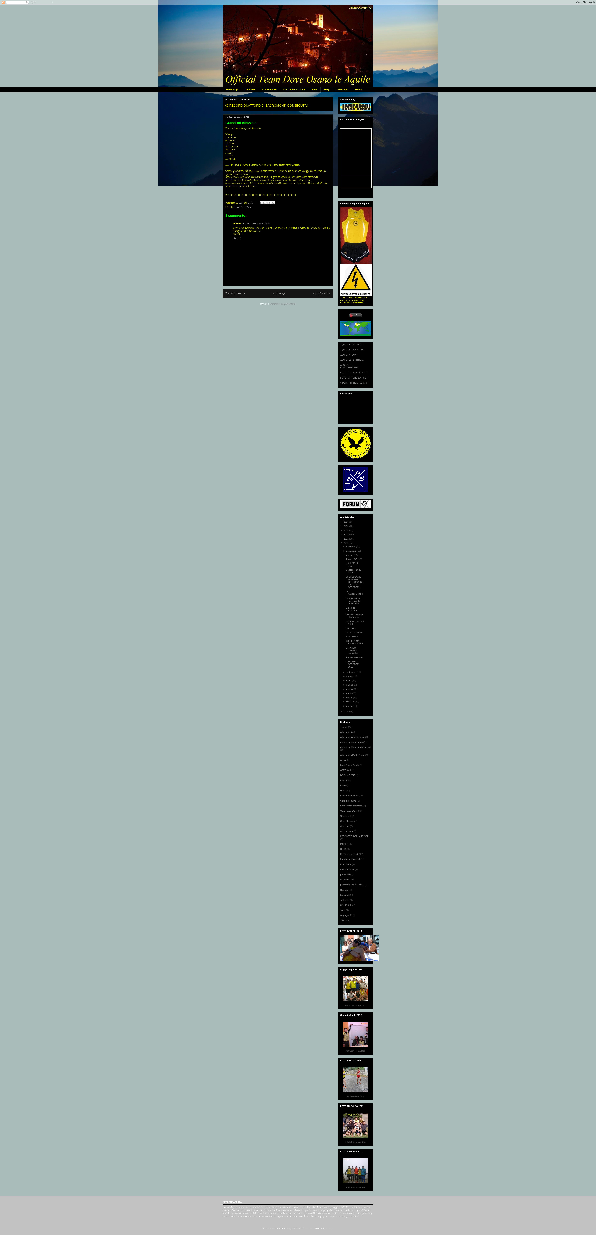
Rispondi (237, 238)
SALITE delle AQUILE (294, 89)
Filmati (343, 780)
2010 (346, 711)
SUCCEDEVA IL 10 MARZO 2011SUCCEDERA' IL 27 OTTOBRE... (354, 582)
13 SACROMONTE (354, 592)
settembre (351, 672)
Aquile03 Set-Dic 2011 (355, 1096)
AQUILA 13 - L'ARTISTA (352, 360)
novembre (351, 551)
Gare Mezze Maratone (351, 805)
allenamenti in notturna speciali (355, 747)
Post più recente (235, 294)
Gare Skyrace (347, 821)
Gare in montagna (349, 795)
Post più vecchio (321, 294)
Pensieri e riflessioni (350, 859)
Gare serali (345, 816)
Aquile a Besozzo (354, 657)
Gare (342, 790)
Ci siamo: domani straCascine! (354, 616)
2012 (346, 538)
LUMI (241, 203)
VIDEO (343, 920)
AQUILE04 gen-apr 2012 (355, 1051)
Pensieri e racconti (349, 854)
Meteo (358, 89)
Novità (343, 849)
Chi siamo (250, 89)
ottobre (350, 555)
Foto (314, 89)
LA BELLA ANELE (354, 632)
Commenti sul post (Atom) (283, 304)
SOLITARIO (351, 628)
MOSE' (343, 844)
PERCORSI (345, 864)
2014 (346, 530)
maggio (350, 689)
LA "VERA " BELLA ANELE (355, 622)
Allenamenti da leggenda (352, 737)
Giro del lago (346, 831)
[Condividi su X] (267, 202)
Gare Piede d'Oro (243, 207)
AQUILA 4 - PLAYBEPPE (352, 349)
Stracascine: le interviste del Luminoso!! (353, 601)
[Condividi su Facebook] (270, 202)
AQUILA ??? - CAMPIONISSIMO (349, 366)
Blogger (330, 1228)
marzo (349, 697)
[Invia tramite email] (261, 202)
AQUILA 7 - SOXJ (348, 355)
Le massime (342, 89)
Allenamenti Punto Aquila (352, 755)
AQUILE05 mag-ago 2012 (355, 1005)
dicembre (351, 546)
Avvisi (343, 760)
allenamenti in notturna (351, 742)
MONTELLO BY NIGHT (353, 571)
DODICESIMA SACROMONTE (354, 642)
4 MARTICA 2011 (354, 559)
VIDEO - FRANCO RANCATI (354, 383)
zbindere (309, 1228)
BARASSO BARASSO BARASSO (352, 650)
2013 (346, 534)
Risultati (344, 890)
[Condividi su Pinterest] (273, 202)
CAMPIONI (345, 770)
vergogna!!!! (346, 915)
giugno (350, 685)
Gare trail (344, 826)
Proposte (344, 879)
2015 (346, 526)
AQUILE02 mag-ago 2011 (355, 1142)
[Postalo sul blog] (264, 202)
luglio (349, 680)
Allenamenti (346, 732)
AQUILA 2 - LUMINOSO (351, 344)
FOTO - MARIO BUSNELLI (353, 372)
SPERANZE (346, 905)
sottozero (344, 900)
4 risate (344, 727)
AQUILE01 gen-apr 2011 (355, 1187)
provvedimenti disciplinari (352, 884)
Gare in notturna (348, 800)
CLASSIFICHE (269, 89)
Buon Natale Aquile (349, 765)
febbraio (350, 701)
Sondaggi (345, 895)
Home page (232, 89)
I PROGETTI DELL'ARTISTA (354, 836)
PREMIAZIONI (347, 869)
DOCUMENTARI (348, 775)
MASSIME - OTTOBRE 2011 (352, 664)
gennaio (350, 706)
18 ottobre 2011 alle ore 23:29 (256, 223)
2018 (346, 522)
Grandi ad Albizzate (351, 609)
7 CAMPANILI (352, 636)
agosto (350, 676)
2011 (346, 543)
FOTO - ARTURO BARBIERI (354, 378)
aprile (349, 693)
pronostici (345, 874)
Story (326, 89)
